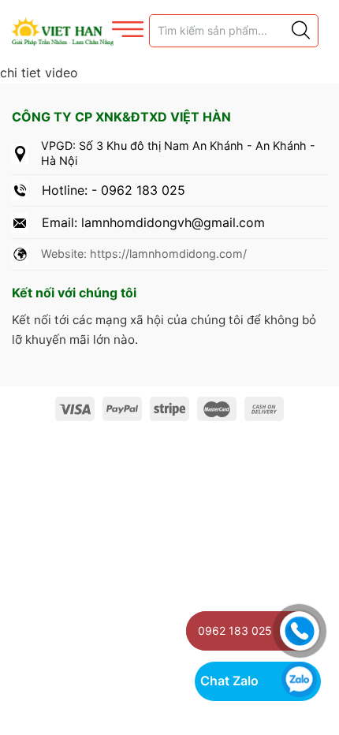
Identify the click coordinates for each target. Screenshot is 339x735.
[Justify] (299, 31)
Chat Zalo (229, 680)
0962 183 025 (235, 630)
